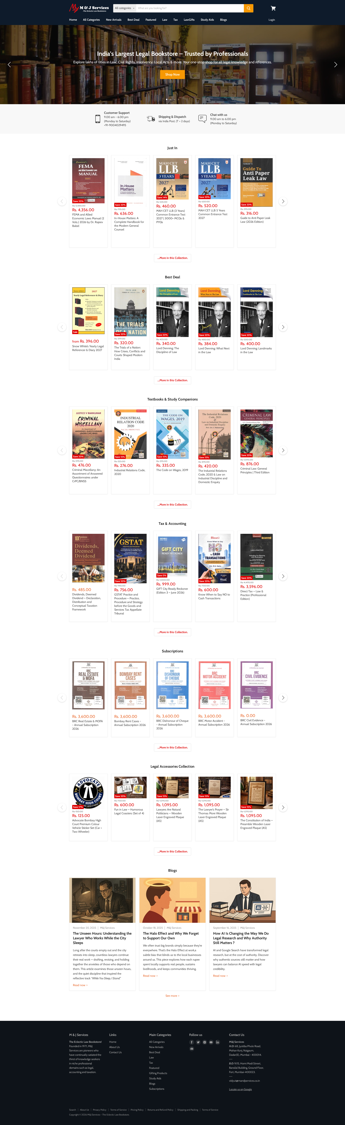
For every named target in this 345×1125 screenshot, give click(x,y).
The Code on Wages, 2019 (172, 470)
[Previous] (9, 64)
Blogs (223, 19)
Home (73, 19)
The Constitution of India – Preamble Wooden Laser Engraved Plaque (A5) (256, 824)
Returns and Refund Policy (160, 1109)
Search (72, 1109)
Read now (79, 985)
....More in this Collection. (172, 258)
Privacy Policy (99, 1109)
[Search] (248, 8)
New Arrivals (113, 19)
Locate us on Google (240, 1089)
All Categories (91, 19)
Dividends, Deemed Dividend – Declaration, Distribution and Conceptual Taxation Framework (86, 602)
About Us (114, 1047)
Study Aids (207, 19)
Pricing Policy (137, 1109)
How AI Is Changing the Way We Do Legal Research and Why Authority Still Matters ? (241, 938)
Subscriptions (156, 1088)
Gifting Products (158, 1073)
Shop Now (172, 74)
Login (272, 19)
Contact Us (115, 1052)
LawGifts (189, 19)
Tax (175, 19)
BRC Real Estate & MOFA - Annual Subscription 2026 (87, 724)
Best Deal (133, 19)
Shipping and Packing (187, 1109)
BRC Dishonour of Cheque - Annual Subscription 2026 (172, 724)
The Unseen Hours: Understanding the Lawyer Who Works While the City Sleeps (102, 938)
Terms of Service (118, 1109)
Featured (151, 19)
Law (164, 19)
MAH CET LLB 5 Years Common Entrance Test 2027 (212, 214)
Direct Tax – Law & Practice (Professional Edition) (253, 595)
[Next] (335, 64)
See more (171, 995)
